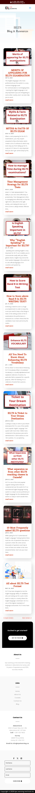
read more (9, 100)
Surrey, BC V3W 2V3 (17, 740)
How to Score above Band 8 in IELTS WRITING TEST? (17, 299)
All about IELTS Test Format (17, 584)
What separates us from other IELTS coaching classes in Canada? (17, 473)
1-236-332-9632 (19, 733)
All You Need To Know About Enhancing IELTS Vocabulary (17, 358)
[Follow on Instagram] (21, 758)
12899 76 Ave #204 (17, 738)
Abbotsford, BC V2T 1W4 (17, 730)
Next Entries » (27, 618)
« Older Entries (8, 618)
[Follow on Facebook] (13, 758)
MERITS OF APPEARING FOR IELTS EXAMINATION (17, 73)
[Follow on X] (17, 758)
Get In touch (16, 638)
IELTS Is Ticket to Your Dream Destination (17, 416)
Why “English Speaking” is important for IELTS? (17, 243)
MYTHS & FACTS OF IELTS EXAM (17, 130)
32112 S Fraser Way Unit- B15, (17, 728)
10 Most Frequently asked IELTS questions (17, 529)
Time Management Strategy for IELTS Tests (17, 184)
